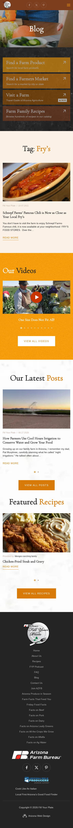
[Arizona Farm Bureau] (36, 755)
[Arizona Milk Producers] (36, 780)
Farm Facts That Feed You (36, 699)
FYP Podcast (36, 666)
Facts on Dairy (36, 720)
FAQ (36, 672)
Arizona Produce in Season (36, 693)
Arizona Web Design (39, 815)
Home (36, 650)
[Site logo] (37, 634)
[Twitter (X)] (36, 5)
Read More (11, 237)
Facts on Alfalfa (36, 737)
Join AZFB (36, 688)
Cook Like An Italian (26, 788)
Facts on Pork (36, 715)
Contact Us (36, 683)
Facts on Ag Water (36, 742)
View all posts (37, 485)
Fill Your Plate (46, 807)
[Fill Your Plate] (7, 5)
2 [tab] (38, 580)
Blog (36, 677)
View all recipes (36, 593)
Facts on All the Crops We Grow (36, 731)
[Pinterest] (44, 5)
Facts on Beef (36, 710)
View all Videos (36, 341)
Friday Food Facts (36, 704)
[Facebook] (29, 5)
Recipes (36, 661)
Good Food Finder (48, 794)
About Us (36, 656)
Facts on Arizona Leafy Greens (36, 726)
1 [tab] (21, 328)
